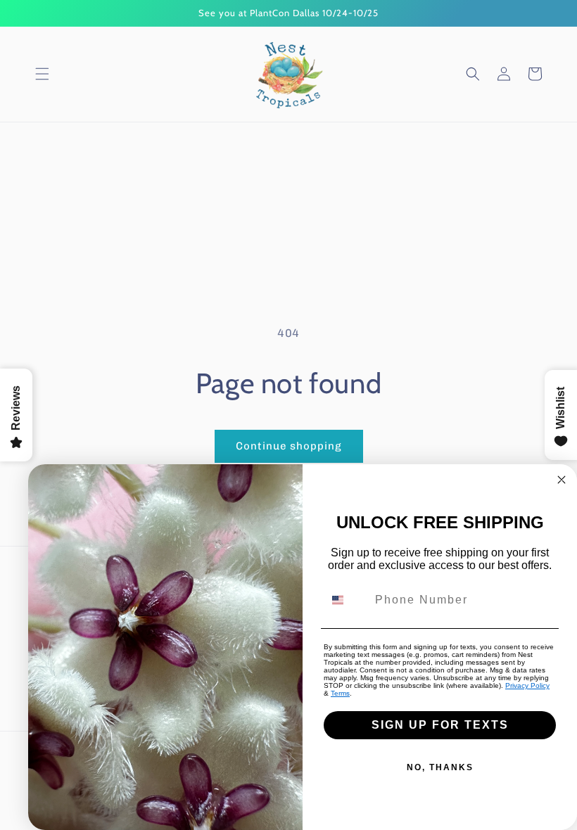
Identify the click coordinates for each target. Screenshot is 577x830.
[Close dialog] (561, 479)
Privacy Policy (527, 685)
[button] (42, 73)
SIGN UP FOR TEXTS (440, 725)
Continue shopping (289, 446)
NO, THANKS (440, 767)
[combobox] (346, 600)
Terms (340, 693)
